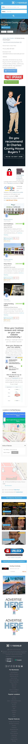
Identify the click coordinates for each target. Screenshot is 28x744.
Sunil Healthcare (8, 224)
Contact (14, 687)
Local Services (7, 511)
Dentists (14, 725)
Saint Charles (10, 38)
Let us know (7, 198)
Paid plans (10, 183)
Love (7, 240)
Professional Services (8, 539)
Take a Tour (14, 684)
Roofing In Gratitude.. (15, 566)
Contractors (14, 731)
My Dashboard (14, 672)
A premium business (12, 82)
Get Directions (8, 485)
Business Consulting (14, 723)
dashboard (15, 378)
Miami (14, 714)
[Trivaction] (14, 585)
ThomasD (6, 299)
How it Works (14, 678)
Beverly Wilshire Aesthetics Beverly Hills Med (14, 526)
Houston (14, 704)
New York (14, 699)
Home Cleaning (14, 733)
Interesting (9, 238)
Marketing (14, 727)
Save (4, 31)
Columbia (13, 571)
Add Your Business (14, 674)
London (14, 697)
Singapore (14, 710)
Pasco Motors (8, 264)
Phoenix (14, 712)
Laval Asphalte (7, 513)
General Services (14, 729)
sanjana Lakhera (8, 219)
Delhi (14, 708)
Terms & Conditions (14, 689)
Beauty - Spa (6, 525)
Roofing (14, 741)
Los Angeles (14, 702)
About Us (14, 686)
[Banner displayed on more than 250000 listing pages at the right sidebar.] (14, 606)
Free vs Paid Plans (14, 682)
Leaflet (13, 441)
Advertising (14, 735)
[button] (3, 21)
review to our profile (18, 192)
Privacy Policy (14, 691)
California (14, 706)
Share (10, 31)
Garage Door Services (14, 721)
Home (4, 38)
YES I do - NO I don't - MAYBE (14, 156)
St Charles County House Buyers (20, 171)
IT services (14, 737)
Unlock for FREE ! (11, 70)
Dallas (14, 716)
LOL (17, 238)
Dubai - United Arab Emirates (14, 700)
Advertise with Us (14, 676)
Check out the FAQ (14, 680)
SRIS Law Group (7, 541)
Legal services (14, 739)
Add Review (6, 27)
